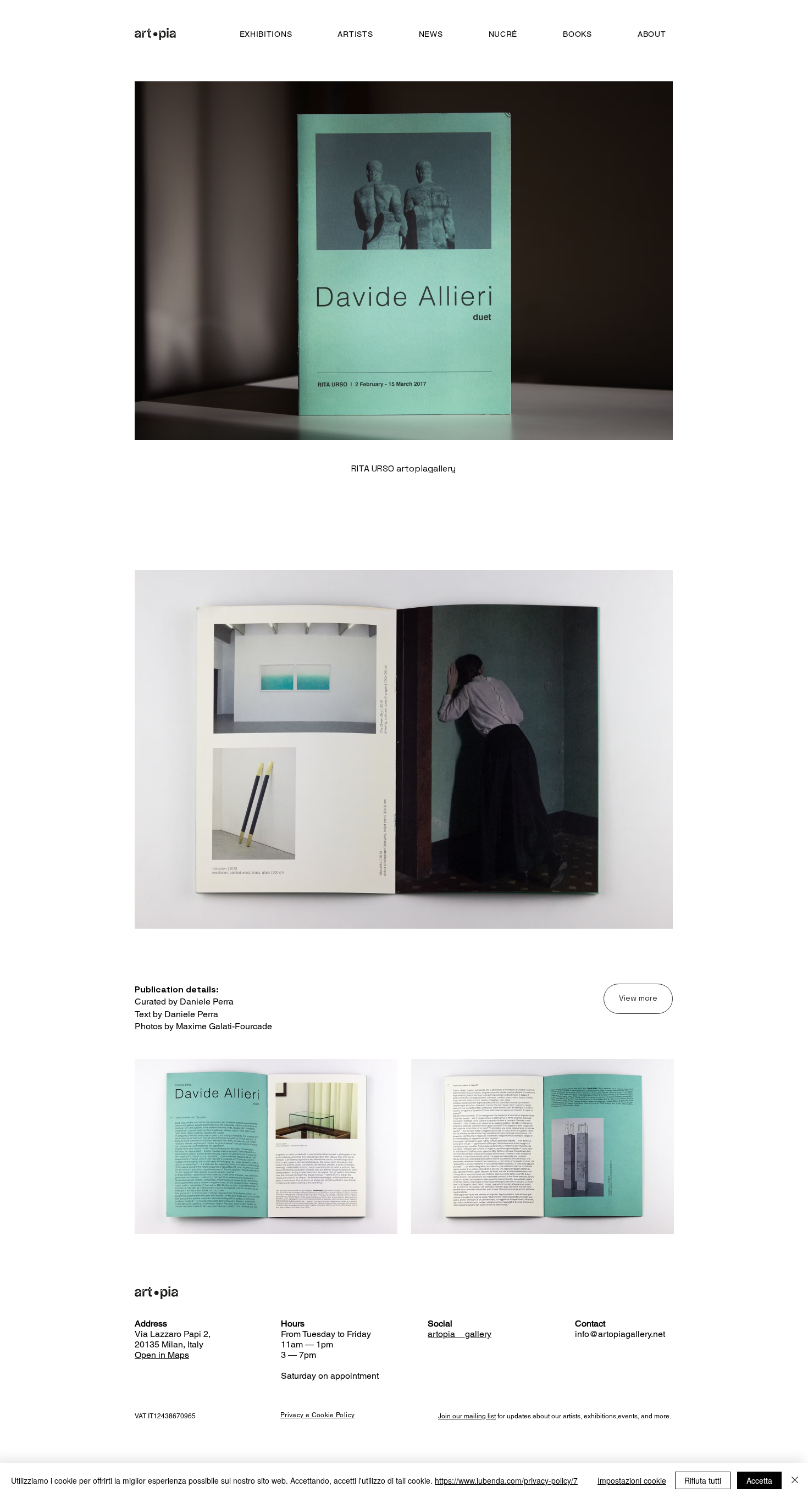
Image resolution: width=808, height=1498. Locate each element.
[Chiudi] (794, 1480)
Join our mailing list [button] (467, 1416)
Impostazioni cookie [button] (631, 1480)
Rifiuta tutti (702, 1480)
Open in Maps (162, 1355)
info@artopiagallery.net (620, 1334)
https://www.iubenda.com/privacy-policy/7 (506, 1480)
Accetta (759, 1480)
